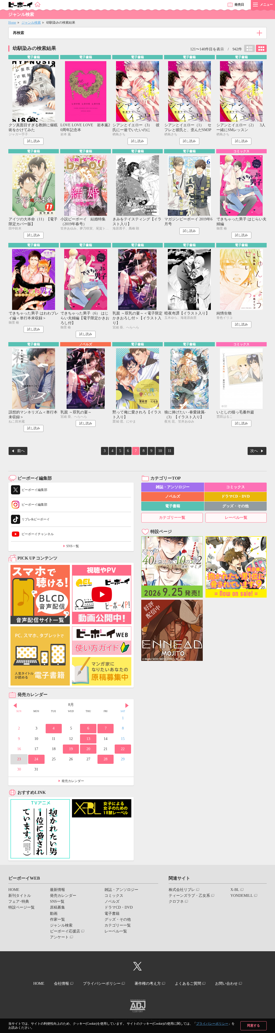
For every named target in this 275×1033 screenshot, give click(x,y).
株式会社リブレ (182, 890)
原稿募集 (57, 907)
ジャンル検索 (31, 22)
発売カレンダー (72, 781)
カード (261, 48)
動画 (53, 914)
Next (127, 705)
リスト (249, 48)
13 (88, 739)
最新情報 (57, 890)
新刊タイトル (19, 896)
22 (123, 749)
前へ (21, 451)
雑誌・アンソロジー (173, 487)
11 (169, 451)
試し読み (33, 141)
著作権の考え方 (148, 984)
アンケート (59, 937)
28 (105, 759)
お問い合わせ (226, 984)
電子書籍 (172, 506)
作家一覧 (57, 919)
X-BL (234, 890)
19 (71, 749)
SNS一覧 (72, 546)
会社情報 (61, 984)
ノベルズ (172, 496)
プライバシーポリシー (212, 1023)
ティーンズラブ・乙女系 (189, 896)
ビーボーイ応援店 (65, 931)
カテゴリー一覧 (172, 518)
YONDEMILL (241, 896)
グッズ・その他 (235, 506)
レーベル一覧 (236, 518)
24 (36, 759)
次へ (254, 451)
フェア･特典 (18, 901)
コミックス (235, 487)
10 (160, 451)
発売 (239, 4)
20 (88, 749)
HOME (13, 890)
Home (12, 22)
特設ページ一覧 (21, 907)
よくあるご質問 (188, 984)
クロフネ (176, 901)
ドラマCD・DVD (235, 496)
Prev (15, 705)
